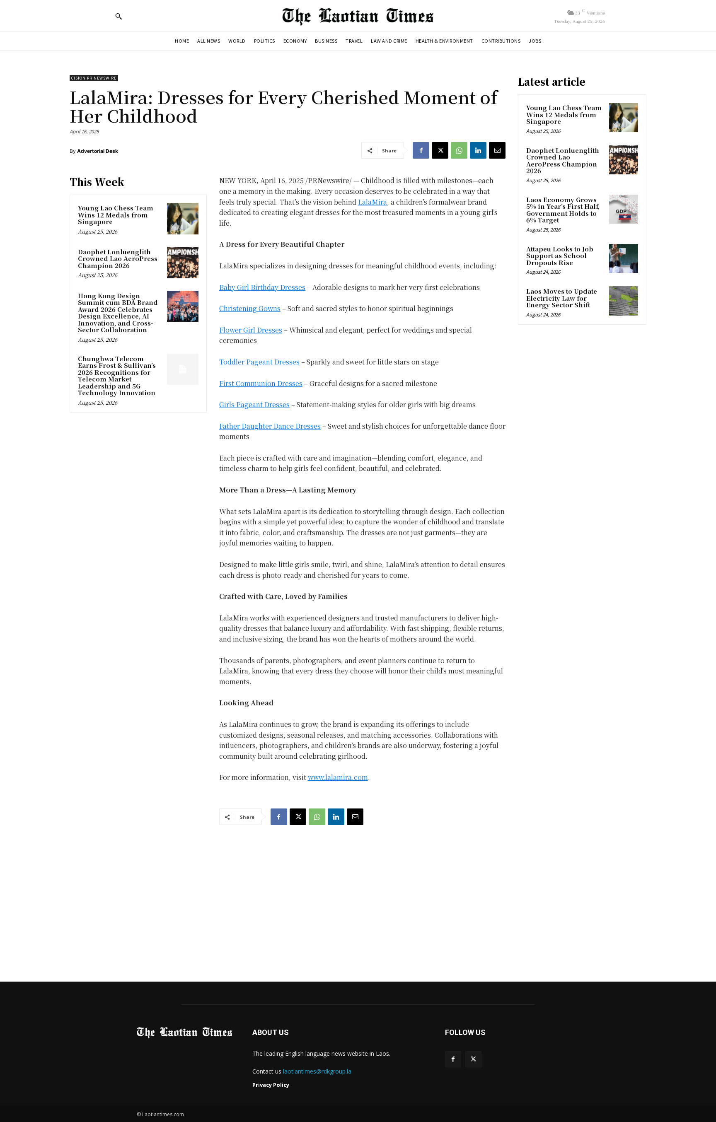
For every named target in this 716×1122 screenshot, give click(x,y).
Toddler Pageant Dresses (259, 362)
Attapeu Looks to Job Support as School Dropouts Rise (559, 255)
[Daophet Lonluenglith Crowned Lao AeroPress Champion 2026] (182, 262)
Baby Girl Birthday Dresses (262, 287)
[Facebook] (421, 150)
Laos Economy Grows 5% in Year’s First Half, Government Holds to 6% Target (563, 209)
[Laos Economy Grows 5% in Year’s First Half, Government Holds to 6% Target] (623, 209)
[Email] (497, 150)
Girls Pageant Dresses (254, 404)
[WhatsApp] (459, 150)
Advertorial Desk (97, 151)
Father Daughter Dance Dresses (270, 426)
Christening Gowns (250, 308)
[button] (118, 16)
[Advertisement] (358, 895)
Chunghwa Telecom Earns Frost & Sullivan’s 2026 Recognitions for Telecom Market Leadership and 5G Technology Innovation (117, 375)
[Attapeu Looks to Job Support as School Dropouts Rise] (623, 258)
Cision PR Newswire (93, 78)
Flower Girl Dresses (250, 330)
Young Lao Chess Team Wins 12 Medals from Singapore (115, 214)
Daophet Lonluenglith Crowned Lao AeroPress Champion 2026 (117, 258)
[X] (440, 150)
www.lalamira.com (338, 777)
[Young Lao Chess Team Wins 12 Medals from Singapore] (182, 218)
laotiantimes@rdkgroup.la (317, 1071)
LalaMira (372, 202)
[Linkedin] (478, 150)
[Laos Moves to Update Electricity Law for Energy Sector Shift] (623, 300)
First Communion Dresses (260, 383)
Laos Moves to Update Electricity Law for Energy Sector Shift (561, 298)
